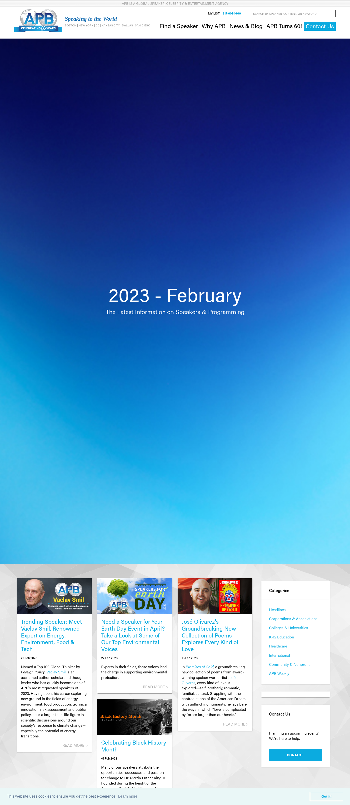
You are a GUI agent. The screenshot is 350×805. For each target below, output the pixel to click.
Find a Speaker (179, 26)
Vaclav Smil (56, 672)
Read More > (75, 745)
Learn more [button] (127, 796)
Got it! (326, 796)
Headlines (277, 609)
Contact (295, 754)
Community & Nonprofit (289, 664)
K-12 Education (281, 637)
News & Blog (246, 26)
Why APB (214, 26)
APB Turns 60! (284, 26)
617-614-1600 (232, 13)
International (279, 655)
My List (214, 13)
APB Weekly (279, 673)
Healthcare (278, 646)
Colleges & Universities (288, 627)
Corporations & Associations (293, 618)
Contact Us (320, 26)
